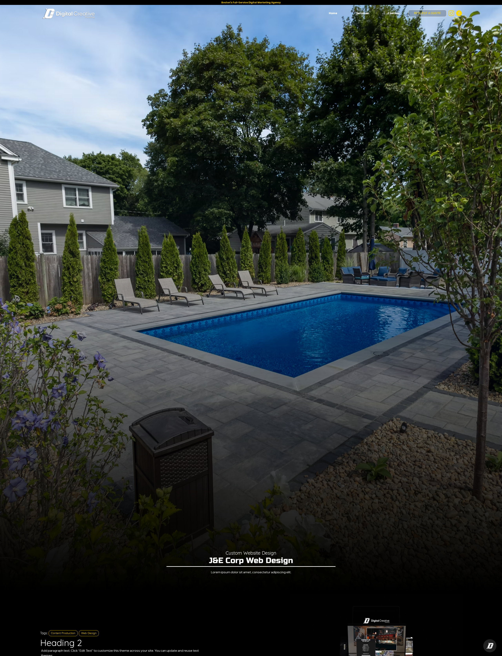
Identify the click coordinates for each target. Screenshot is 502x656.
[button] (362, 13)
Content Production (63, 633)
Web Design (88, 633)
